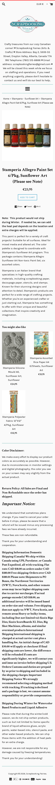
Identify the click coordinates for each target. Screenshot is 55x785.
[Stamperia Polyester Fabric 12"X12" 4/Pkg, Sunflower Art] (13, 402)
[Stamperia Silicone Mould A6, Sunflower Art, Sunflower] (13, 348)
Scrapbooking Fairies (36, 774)
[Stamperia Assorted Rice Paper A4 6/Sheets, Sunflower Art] (41, 343)
